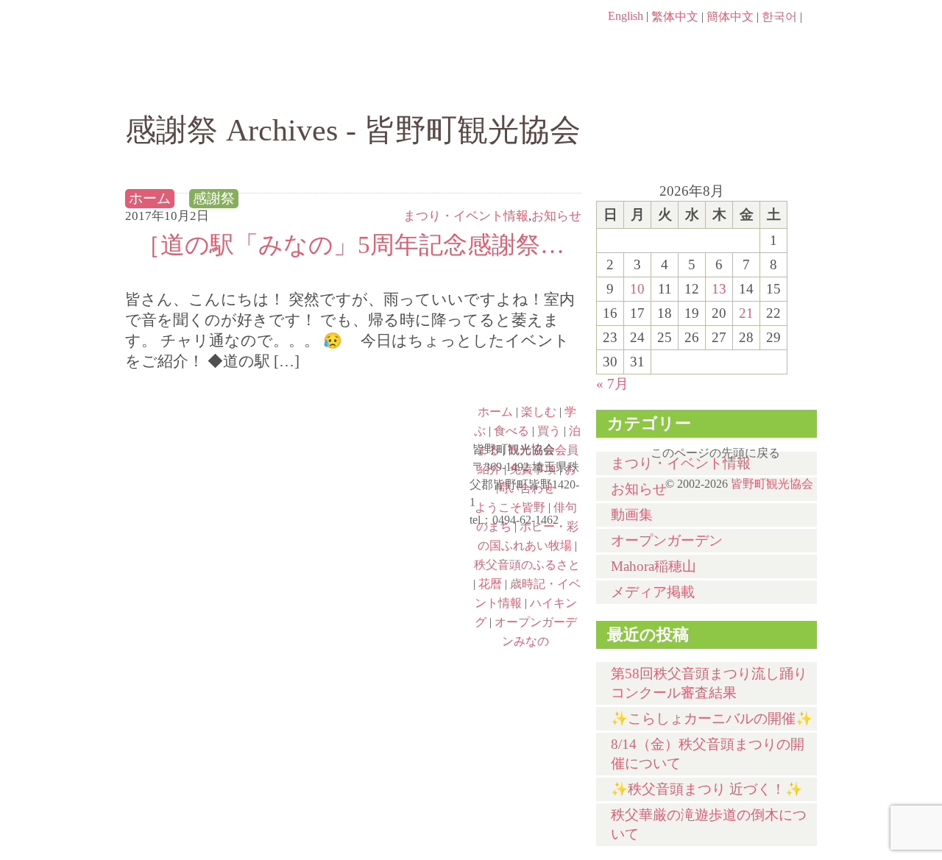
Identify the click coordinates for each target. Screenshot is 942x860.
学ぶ (402, 86)
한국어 (779, 16)
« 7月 (612, 383)
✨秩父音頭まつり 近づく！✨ (706, 789)
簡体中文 (730, 16)
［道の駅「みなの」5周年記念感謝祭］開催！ (353, 244)
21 (746, 313)
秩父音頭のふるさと (384, 558)
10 (637, 288)
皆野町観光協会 (772, 483)
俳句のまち (384, 431)
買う (639, 86)
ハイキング (210, 621)
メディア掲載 (653, 592)
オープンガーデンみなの (384, 621)
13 (719, 288)
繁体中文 (674, 16)
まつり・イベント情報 (465, 216)
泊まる (757, 86)
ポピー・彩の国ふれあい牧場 (210, 558)
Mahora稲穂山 (653, 566)
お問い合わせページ (732, 44)
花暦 (490, 584)
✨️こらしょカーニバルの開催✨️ (711, 718)
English (625, 16)
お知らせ (556, 216)
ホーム (174, 86)
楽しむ (283, 86)
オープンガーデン (667, 540)
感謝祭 (214, 198)
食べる (520, 86)
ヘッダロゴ (224, 37)
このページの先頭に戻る (802, 448)
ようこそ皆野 (210, 431)
